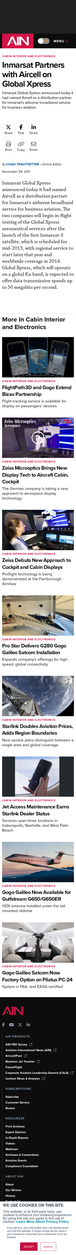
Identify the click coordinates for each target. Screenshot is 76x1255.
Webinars (11, 1149)
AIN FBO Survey (16, 1044)
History (10, 1196)
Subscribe (12, 1097)
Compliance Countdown (21, 1166)
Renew (10, 1108)
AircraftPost (13, 1056)
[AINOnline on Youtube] (11, 1025)
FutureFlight (13, 1067)
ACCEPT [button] (29, 1246)
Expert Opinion (15, 1132)
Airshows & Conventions (22, 1155)
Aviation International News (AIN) (28, 1050)
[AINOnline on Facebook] (3, 1025)
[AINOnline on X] (20, 1025)
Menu (59, 41)
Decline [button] (48, 1246)
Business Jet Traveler (20, 1061)
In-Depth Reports (16, 1138)
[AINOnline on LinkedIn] (28, 1025)
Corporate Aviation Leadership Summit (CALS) (36, 1073)
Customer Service (17, 1102)
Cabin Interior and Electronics (29, 56)
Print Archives (15, 1126)
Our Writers (13, 1190)
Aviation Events (16, 1160)
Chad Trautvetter (22, 164)
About (9, 1184)
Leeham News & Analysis (22, 1078)
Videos (10, 1143)
